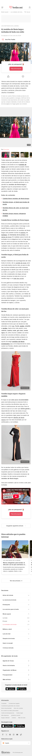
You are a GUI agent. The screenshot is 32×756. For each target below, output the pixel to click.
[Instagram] (13, 734)
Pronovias (6, 149)
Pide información (16, 68)
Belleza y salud (7, 629)
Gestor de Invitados (9, 665)
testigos (4, 235)
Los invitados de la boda (17, 12)
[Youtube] (17, 734)
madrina (22, 232)
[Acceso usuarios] (29, 7)
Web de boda (21, 717)
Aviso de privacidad (6, 708)
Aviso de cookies (18, 708)
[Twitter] (6, 734)
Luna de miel (6, 634)
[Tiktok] (20, 734)
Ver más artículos (15, 581)
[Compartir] (8, 76)
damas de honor (6, 237)
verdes (5, 328)
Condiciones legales (14, 703)
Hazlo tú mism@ (8, 643)
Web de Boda (7, 679)
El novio (5, 621)
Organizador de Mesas (9, 670)
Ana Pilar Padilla (10, 39)
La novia (5, 618)
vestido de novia (21, 263)
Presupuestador (7, 675)
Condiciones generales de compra (10, 706)
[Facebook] (2, 734)
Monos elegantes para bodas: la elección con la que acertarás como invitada (15, 564)
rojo (13, 326)
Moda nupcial (5, 12)
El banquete (6, 604)
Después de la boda (9, 638)
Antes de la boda (8, 595)
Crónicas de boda (8, 648)
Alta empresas (5, 715)
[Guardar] (23, 76)
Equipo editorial (5, 717)
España (7, 743)
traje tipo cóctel (18, 278)
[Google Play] (19, 727)
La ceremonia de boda (9, 600)
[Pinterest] (10, 734)
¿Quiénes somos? (15, 715)
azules (22, 326)
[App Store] (7, 727)
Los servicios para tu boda (11, 609)
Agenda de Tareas (8, 661)
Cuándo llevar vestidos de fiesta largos (16, 198)
